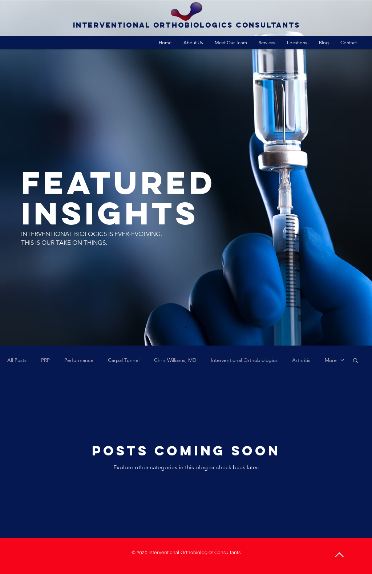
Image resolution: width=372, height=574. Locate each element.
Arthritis (301, 360)
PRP (45, 360)
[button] (355, 361)
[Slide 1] (186, 327)
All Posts (17, 360)
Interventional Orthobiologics (244, 360)
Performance (78, 360)
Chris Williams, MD (175, 360)
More (331, 360)
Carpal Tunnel (124, 360)
